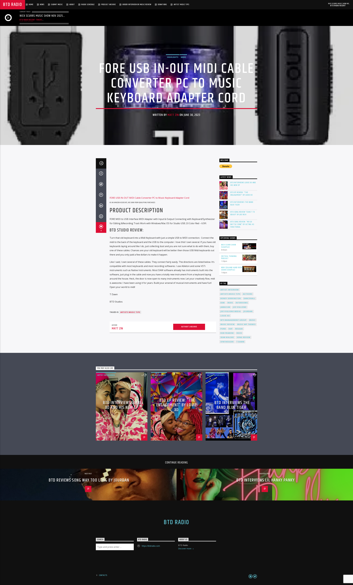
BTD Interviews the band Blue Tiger (241, 203)
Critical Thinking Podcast (229, 257)
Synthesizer (227, 342)
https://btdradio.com (151, 546)
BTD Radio (12, 4)
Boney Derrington (230, 298)
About (72, 4)
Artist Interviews (106, 375)
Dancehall (249, 298)
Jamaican (225, 307)
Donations (162, 4)
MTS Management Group (233, 320)
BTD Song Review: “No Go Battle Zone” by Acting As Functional (242, 224)
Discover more (185, 548)
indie (230, 303)
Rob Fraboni (227, 333)
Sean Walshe (227, 337)
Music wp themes (246, 324)
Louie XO (225, 316)
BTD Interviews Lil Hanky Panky (265, 480)
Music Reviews (159, 375)
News (42, 4)
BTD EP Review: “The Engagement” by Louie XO (241, 193)
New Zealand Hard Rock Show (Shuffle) (231, 269)
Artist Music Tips (181, 4)
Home (31, 4)
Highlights (172, 57)
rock (239, 333)
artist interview (229, 290)
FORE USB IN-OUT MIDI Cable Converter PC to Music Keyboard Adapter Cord (149, 197)
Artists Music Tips (130, 312)
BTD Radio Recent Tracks (31, 20)
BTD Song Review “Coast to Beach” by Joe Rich (242, 213)
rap (230, 329)
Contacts (103, 575)
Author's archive (189, 326)
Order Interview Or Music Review (136, 4)
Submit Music (57, 4)
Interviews (242, 303)
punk (223, 329)
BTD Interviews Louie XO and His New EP (243, 183)
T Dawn (240, 342)
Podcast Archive (108, 4)
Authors (247, 294)
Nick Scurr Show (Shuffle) (228, 246)
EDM (222, 303)
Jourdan (247, 311)
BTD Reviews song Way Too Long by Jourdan (89, 480)
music (252, 320)
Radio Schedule (88, 4)
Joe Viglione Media (230, 311)
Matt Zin (173, 115)
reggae (239, 329)
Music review (227, 324)
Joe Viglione (239, 307)
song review (243, 337)
